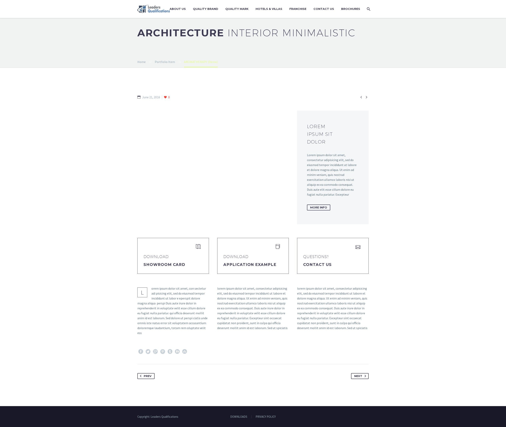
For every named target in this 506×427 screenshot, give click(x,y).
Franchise (297, 9)
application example (249, 264)
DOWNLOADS (238, 416)
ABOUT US (178, 9)
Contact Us (323, 9)
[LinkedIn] (177, 351)
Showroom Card (164, 264)
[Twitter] (148, 351)
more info (318, 207)
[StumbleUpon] (184, 351)
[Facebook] (140, 351)
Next (358, 376)
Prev (147, 376)
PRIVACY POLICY (266, 416)
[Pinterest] (162, 351)
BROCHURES (350, 9)
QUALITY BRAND (205, 9)
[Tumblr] (170, 351)
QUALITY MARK (236, 9)
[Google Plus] (155, 351)
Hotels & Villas (269, 9)
